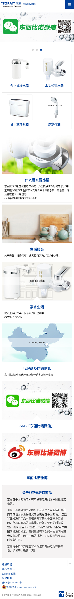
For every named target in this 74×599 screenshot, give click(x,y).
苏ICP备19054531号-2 (12, 583)
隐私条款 (7, 569)
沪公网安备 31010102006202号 (21, 587)
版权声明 (7, 564)
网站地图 (7, 578)
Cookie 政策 (9, 573)
